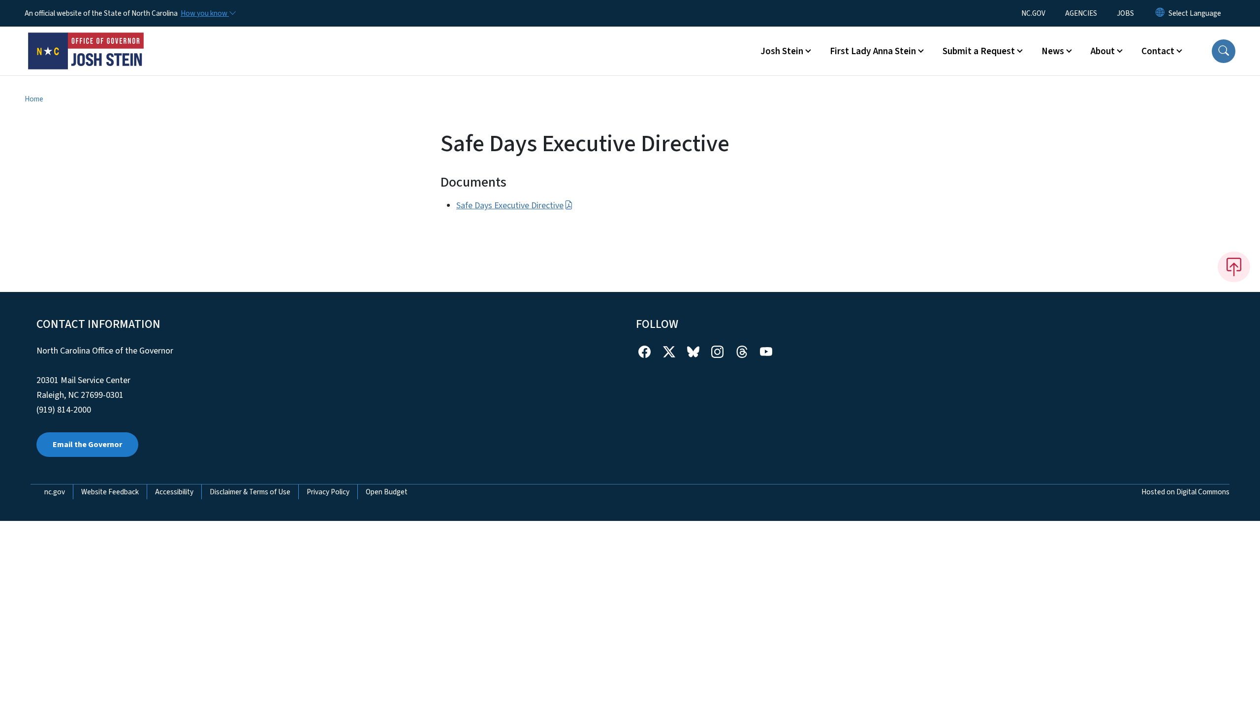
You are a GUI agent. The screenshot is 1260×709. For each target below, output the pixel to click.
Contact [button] (1157, 51)
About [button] (1103, 51)
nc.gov (54, 491)
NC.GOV (1033, 13)
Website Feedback (110, 491)
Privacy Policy (328, 491)
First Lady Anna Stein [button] (873, 51)
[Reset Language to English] (1160, 13)
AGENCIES (1081, 13)
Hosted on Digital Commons (1185, 491)
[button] (1223, 51)
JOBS (1125, 13)
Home (34, 99)
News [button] (1052, 51)
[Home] (86, 40)
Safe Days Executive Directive (510, 205)
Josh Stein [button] (781, 51)
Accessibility (174, 491)
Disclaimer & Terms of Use (250, 491)
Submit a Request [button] (979, 51)
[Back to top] (1234, 267)
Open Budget (387, 491)
